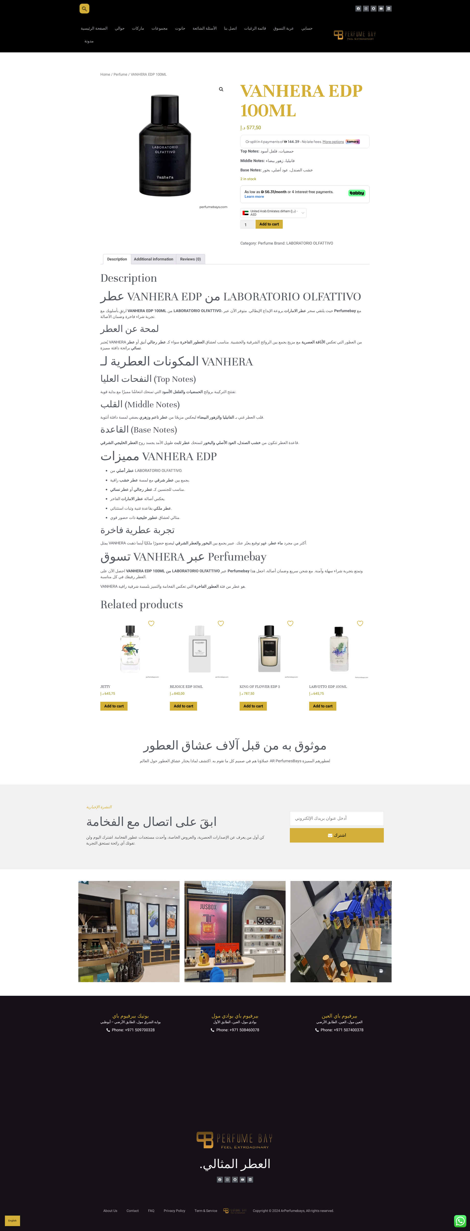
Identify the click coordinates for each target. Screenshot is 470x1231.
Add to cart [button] (114, 706)
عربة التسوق (283, 28)
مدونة (89, 41)
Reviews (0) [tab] (190, 259)
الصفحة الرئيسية (94, 28)
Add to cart (269, 224)
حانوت (180, 28)
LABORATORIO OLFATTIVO (309, 243)
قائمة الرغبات (255, 28)
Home (105, 74)
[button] (221, 89)
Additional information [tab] (153, 259)
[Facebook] (358, 9)
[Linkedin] (389, 9)
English (12, 1220)
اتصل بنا (230, 28)
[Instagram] (366, 9)
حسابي (307, 28)
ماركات (138, 28)
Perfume (120, 74)
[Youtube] (381, 9)
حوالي (120, 28)
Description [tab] (117, 259)
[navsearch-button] (84, 8)
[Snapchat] (373, 9)
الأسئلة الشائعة (205, 28)
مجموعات (160, 28)
